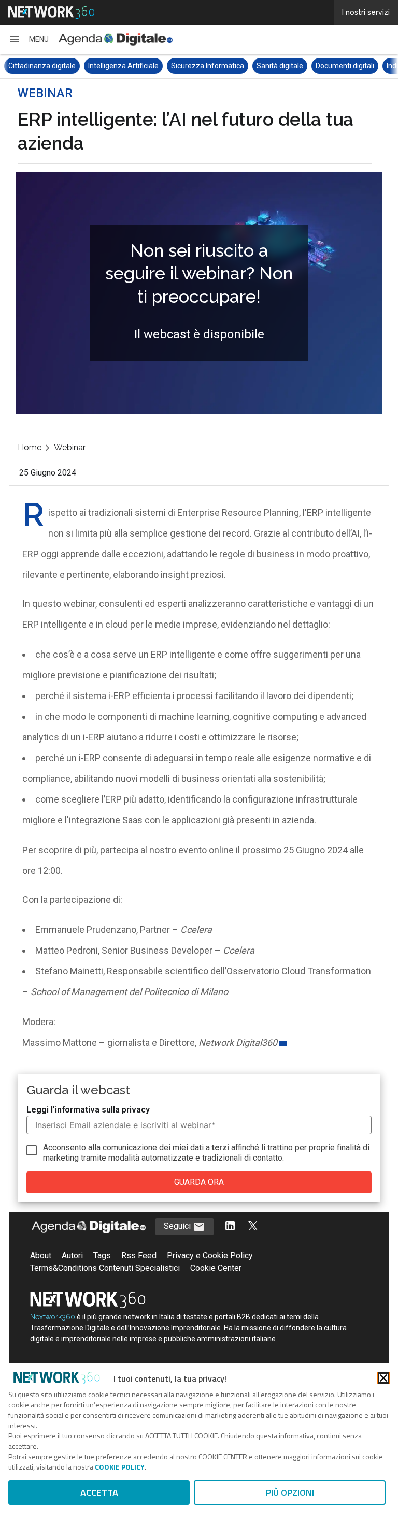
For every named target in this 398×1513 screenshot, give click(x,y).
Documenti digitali (265, 66)
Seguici (178, 1226)
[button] (28, 39)
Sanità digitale (200, 66)
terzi (220, 1147)
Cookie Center (215, 1268)
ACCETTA (99, 1493)
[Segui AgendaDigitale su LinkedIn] (230, 1227)
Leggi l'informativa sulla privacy (88, 1110)
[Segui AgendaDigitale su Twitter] (253, 1227)
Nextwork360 (52, 1317)
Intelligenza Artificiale (43, 66)
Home (29, 447)
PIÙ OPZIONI (290, 1493)
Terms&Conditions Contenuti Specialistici (105, 1268)
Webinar (70, 447)
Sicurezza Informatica (127, 66)
